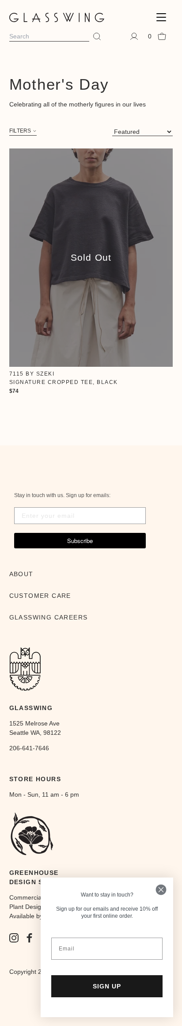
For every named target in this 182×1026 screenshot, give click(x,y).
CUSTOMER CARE (40, 595)
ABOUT (21, 574)
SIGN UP (107, 986)
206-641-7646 (29, 748)
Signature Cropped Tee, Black (63, 382)
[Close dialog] (161, 889)
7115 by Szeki (32, 374)
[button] (161, 17)
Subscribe (80, 540)
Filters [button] (20, 131)
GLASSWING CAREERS (48, 617)
